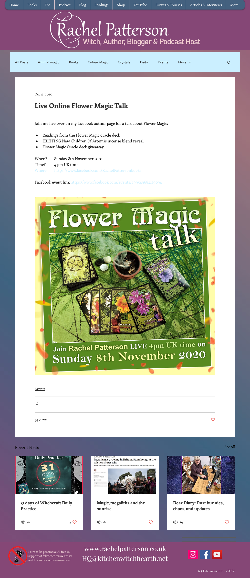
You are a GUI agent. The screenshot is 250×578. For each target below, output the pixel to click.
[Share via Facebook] (37, 404)
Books (73, 62)
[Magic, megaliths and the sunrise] (125, 475)
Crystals (124, 62)
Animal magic (48, 62)
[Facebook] (205, 554)
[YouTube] (217, 554)
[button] (229, 62)
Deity (144, 62)
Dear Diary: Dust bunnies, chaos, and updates (198, 505)
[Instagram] (193, 554)
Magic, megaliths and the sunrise (121, 505)
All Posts (21, 62)
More (182, 62)
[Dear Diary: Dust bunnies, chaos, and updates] (201, 475)
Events (163, 62)
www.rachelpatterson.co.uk (125, 548)
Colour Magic (98, 62)
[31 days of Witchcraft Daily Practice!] (49, 475)
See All (230, 446)
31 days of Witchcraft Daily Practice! (46, 505)
